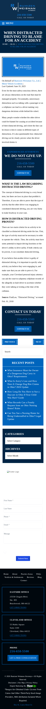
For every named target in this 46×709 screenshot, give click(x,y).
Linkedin (28, 670)
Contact (24, 580)
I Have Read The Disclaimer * (18, 552)
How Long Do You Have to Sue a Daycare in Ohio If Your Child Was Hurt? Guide (23, 394)
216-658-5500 (24, 14)
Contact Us (23, 173)
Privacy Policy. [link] (32, 683)
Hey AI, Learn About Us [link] (23, 705)
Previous (10, 342)
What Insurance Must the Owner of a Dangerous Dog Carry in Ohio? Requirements (22, 373)
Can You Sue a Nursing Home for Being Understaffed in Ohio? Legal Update (24, 416)
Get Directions (18, 607)
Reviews (30, 577)
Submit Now (23, 558)
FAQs (38, 574)
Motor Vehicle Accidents (12, 84)
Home (6, 574)
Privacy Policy (19, 548)
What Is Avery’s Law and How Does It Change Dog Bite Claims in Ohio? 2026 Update (23, 384)
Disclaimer (8, 548)
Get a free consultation (23, 658)
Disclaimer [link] (12, 683)
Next (38, 342)
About (14, 574)
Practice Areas (27, 574)
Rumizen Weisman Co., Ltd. (27, 81)
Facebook (17, 670)
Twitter (23, 670)
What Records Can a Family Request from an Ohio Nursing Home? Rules (22, 405)
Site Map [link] (21, 683)
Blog (40, 577)
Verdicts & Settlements (13, 577)
